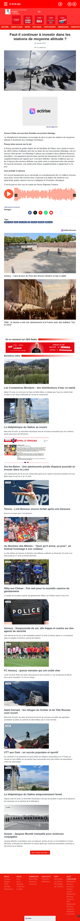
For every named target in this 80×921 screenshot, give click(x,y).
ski (29, 222)
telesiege (41, 222)
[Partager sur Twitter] (34, 214)
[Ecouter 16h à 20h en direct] (40, 347)
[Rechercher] (70, 4)
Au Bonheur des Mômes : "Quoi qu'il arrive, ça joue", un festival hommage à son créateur (37, 547)
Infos (27, 27)
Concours (33, 884)
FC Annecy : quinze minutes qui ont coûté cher (32, 670)
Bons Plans (16, 27)
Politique (37, 27)
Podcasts (45, 879)
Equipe (6, 881)
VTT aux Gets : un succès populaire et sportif (31, 752)
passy (16, 222)
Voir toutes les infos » (40, 853)
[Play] (3, 18)
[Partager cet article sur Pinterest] (40, 214)
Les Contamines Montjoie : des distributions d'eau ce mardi (39, 387)
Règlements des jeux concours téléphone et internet (71, 909)
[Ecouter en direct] (74, 4)
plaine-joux (48, 222)
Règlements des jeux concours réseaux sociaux (71, 886)
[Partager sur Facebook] (29, 214)
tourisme (34, 222)
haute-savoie (9, 222)
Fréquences (8, 889)
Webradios (63, 27)
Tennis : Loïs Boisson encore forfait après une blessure (37, 509)
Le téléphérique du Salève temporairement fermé (33, 794)
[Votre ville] (60, 4)
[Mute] (39, 11)
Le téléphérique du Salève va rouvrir (25, 427)
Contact (7, 879)
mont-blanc (22, 222)
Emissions (33, 881)
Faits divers (50, 27)
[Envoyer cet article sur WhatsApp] (45, 214)
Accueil (5, 27)
